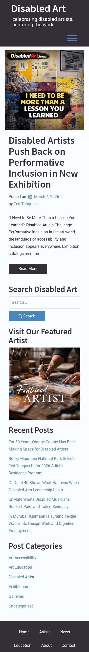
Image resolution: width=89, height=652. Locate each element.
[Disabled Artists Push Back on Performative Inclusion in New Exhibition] (44, 90)
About (46, 645)
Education (22, 645)
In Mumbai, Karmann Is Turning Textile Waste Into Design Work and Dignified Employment (42, 523)
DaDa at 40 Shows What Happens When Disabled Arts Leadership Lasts (44, 486)
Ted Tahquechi (27, 203)
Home (24, 632)
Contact (68, 645)
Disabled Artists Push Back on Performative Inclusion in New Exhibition (43, 162)
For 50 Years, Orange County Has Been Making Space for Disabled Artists (42, 445)
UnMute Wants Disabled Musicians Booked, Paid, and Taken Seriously (39, 503)
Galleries (16, 596)
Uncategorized (21, 606)
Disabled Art (38, 8)
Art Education (20, 567)
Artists (44, 632)
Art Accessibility (22, 557)
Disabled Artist (21, 577)
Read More (28, 268)
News (65, 632)
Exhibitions (18, 586)
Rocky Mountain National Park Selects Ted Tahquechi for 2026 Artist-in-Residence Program (42, 465)
